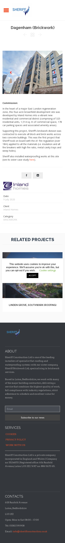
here (32, 159)
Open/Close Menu (6, 10)
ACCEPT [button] (32, 275)
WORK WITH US (15, 445)
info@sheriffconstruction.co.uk (30, 531)
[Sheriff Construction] (22, 10)
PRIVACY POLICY (16, 439)
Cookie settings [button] (47, 270)
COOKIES (11, 434)
